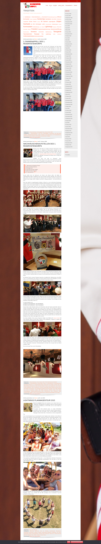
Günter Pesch (33, 21)
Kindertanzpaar (55, 24)
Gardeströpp (41, 19)
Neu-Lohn (59, 26)
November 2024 (69, 23)
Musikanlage (26, 533)
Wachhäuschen (42, 392)
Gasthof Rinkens (52, 387)
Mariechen (46, 389)
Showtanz (34, 31)
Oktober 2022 (68, 35)
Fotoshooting (44, 532)
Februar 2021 (68, 49)
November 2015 (69, 116)
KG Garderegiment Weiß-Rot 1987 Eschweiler (43, 388)
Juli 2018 (67, 80)
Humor (59, 387)
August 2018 (68, 78)
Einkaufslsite (26, 532)
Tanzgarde (57, 31)
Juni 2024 (68, 25)
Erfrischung (31, 532)
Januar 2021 (68, 51)
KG (31, 24)
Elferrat (55, 5)
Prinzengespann (27, 391)
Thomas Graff (26, 392)
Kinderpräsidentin (48, 24)
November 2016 (69, 102)
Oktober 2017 (68, 90)
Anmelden (68, 154)
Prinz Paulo (58, 389)
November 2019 (69, 62)
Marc (60, 532)
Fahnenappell (39, 132)
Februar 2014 (68, 138)
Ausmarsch (45, 17)
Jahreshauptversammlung (32, 134)
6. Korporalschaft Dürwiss (39, 384)
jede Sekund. (31, 388)
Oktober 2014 (68, 130)
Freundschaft (45, 387)
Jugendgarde (52, 21)
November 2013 (69, 142)
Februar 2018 (68, 82)
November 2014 (69, 128)
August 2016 (68, 106)
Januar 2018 (68, 84)
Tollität (54, 34)
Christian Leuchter (53, 384)
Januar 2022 (68, 41)
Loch (57, 532)
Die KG (50, 5)
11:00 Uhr (40, 133)
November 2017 (69, 88)
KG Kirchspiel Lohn (39, 24)
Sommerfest (41, 31)
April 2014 (68, 136)
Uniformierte (59, 34)
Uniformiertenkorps (28, 36)
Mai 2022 (68, 39)
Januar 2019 (68, 70)
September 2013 (69, 146)
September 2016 (69, 104)
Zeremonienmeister (38, 36)
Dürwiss (28, 385)
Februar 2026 (68, 13)
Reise (44, 533)
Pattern (30, 533)
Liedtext (36, 389)
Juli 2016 (67, 108)
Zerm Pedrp (57, 392)
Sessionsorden (26, 31)
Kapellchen (49, 532)
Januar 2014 (68, 140)
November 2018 (69, 72)
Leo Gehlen (42, 26)
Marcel (35, 39)
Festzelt (31, 19)
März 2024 (68, 29)
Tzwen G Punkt (36, 392)
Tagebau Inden (30, 534)
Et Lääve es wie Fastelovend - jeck (50, 385)
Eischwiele (32, 385)
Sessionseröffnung (56, 29)
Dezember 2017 (69, 86)
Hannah (38, 21)
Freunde (41, 387)
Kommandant (27, 27)
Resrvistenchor (47, 391)
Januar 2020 (68, 60)
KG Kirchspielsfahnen (57, 134)
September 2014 (69, 132)
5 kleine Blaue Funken (41, 383)
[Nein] (99, 542)
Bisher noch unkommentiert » (35, 137)
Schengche (55, 391)
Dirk (58, 384)
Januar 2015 (68, 126)
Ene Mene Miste (41, 385)
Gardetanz (48, 19)
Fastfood (35, 532)
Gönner (56, 387)
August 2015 (68, 120)
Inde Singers (26, 388)
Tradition (31, 392)
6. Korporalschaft (49, 383)
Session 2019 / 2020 (49, 132)
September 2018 (69, 76)
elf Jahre (35, 385)
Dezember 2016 (69, 100)
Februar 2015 (68, 124)
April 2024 (68, 27)
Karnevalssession (48, 134)
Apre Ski (48, 384)
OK (68, 542)
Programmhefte (68, 5)
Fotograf (39, 532)
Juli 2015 (67, 122)
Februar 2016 (68, 110)
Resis (42, 391)
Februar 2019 (68, 68)
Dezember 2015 (69, 114)
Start (47, 5)
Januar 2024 (68, 31)
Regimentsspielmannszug (44, 29)
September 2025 (69, 17)
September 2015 (69, 118)
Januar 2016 (68, 112)
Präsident (34, 29)
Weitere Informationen (77, 542)
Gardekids (35, 19)
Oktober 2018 (68, 74)
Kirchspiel (60, 24)
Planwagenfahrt (35, 533)
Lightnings (48, 27)
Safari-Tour (52, 533)
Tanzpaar (36, 34)
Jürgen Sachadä (41, 134)
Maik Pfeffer (41, 389)
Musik (54, 389)
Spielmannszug (48, 31)
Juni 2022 (68, 37)
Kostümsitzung (36, 26)
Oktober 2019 (68, 64)
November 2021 (69, 43)
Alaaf (45, 384)
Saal (51, 391)
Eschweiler (26, 19)
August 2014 (68, 134)
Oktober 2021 (68, 45)
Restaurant (47, 533)
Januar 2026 (68, 15)
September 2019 (69, 66)
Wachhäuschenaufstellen (50, 392)
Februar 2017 (68, 96)
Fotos (43, 132)
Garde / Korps (61, 5)
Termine (75, 5)
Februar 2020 (68, 58)
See (26, 534)
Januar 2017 (68, 98)
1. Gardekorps (26, 17)
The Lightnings (46, 34)
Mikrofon (50, 389)
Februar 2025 (68, 19)
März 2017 (68, 94)
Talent (35, 534)
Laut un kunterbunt (30, 389)
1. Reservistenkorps (35, 17)
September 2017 (69, 92)
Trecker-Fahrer (43, 534)
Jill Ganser (44, 21)
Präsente (40, 533)
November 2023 (69, 33)
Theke (60, 391)
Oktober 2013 (68, 144)
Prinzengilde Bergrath (27, 29)
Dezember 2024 (69, 21)
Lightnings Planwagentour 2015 (39, 400)
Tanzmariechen (27, 34)
